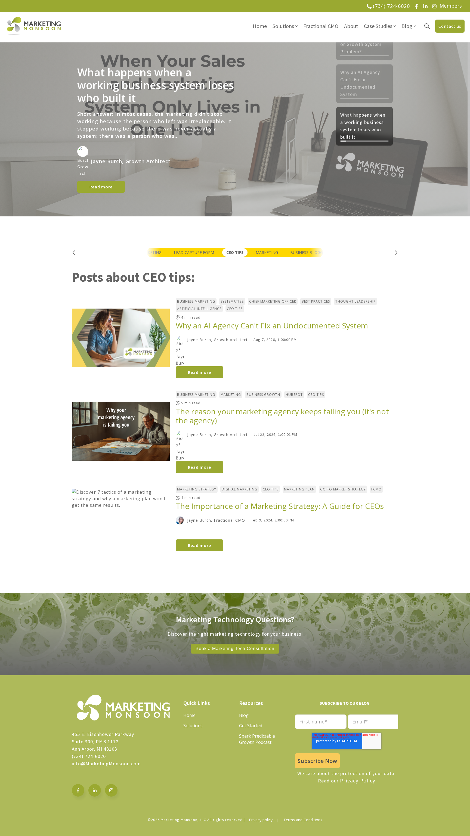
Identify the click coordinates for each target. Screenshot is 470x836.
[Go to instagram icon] (111, 790)
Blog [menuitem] (406, 26)
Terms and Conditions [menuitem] (302, 819)
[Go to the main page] (34, 26)
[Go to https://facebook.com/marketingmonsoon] (416, 6)
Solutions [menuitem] (283, 26)
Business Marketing (196, 301)
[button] (79, 252)
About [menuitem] (351, 26)
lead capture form (194, 252)
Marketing (267, 252)
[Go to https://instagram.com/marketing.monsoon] (434, 6)
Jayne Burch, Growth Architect (217, 339)
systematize (232, 301)
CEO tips (234, 252)
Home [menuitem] (260, 26)
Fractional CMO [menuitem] (320, 26)
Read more (101, 186)
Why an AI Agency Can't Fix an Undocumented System (272, 325)
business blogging (310, 252)
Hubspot (294, 394)
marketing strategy (196, 489)
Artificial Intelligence (199, 308)
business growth (263, 394)
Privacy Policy (357, 780)
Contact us (449, 26)
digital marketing (239, 489)
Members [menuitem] (451, 5)
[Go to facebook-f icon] (78, 790)
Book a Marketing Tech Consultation (235, 648)
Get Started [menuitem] (250, 726)
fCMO (376, 489)
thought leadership (355, 301)
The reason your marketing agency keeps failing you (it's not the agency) (282, 416)
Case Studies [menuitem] (378, 26)
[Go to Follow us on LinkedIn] (94, 790)
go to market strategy (343, 489)
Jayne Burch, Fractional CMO (216, 520)
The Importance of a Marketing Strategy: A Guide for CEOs (280, 506)
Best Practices (316, 301)
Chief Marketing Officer (272, 301)
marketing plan (299, 489)
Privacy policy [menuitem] (261, 819)
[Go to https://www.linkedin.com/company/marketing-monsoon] (425, 6)
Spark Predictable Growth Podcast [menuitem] (257, 739)
